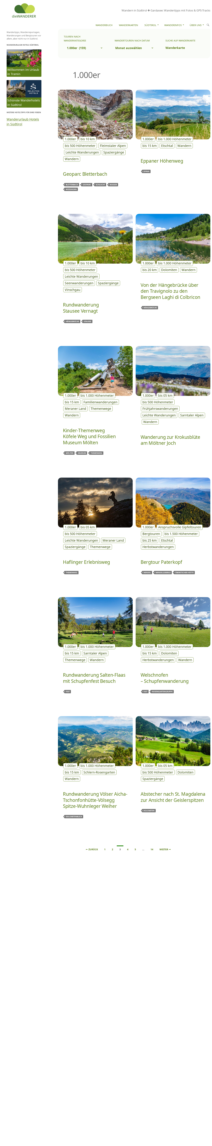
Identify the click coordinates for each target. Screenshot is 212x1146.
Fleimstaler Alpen (113, 145)
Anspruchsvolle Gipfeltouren (179, 527)
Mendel (147, 572)
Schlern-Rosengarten (99, 772)
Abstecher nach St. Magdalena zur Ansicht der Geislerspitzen (173, 797)
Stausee (87, 321)
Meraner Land (75, 408)
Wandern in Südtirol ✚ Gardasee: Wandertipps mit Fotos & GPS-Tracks (166, 10)
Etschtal (167, 145)
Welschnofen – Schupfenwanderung (165, 678)
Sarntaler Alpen (192, 415)
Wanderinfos (173, 25)
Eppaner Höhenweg (162, 161)
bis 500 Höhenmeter (80, 145)
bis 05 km (165, 395)
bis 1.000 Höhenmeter (174, 139)
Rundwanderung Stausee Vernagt (81, 308)
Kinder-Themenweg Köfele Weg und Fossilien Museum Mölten (89, 436)
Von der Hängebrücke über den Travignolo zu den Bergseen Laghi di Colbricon (170, 291)
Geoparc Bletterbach (85, 174)
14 (152, 849)
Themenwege (101, 408)
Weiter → (165, 849)
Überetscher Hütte (184, 572)
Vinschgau (72, 289)
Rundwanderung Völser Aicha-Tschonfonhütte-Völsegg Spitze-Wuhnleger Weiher (95, 800)
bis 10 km (87, 139)
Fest (68, 691)
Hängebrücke (72, 321)
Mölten (69, 453)
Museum (82, 453)
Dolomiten (169, 270)
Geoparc (87, 184)
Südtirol (150, 25)
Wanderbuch (104, 25)
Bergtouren (151, 533)
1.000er (70, 139)
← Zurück (92, 849)
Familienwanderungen (100, 402)
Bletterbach (72, 184)
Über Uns (196, 25)
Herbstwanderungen (158, 547)
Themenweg (96, 453)
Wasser (113, 184)
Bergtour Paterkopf (161, 562)
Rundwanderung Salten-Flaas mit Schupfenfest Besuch (94, 678)
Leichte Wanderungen (82, 152)
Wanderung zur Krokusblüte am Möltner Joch (170, 440)
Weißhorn (71, 189)
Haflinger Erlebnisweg (86, 562)
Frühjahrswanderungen (160, 408)
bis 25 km (149, 540)
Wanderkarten (128, 25)
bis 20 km (149, 270)
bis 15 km (149, 145)
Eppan (146, 171)
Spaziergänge (113, 152)
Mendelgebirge (163, 572)
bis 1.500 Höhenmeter (181, 533)
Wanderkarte (175, 48)
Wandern (72, 159)
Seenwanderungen (79, 283)
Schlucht (100, 184)
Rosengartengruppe (162, 691)
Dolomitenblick (74, 816)
